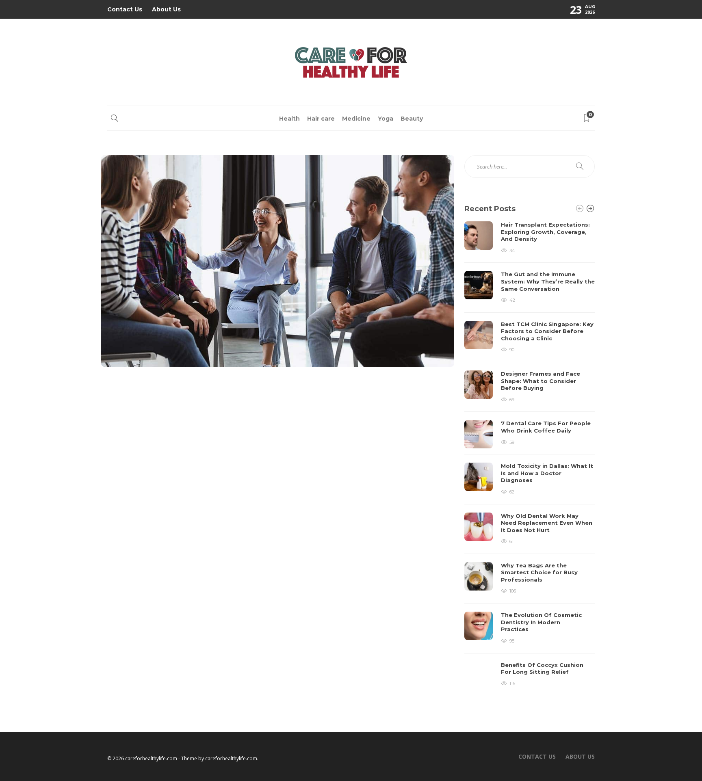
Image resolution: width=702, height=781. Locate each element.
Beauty (412, 118)
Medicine (356, 118)
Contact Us (124, 9)
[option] (529, 455)
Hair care (321, 118)
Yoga (385, 118)
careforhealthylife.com (231, 758)
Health (289, 118)
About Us (166, 9)
